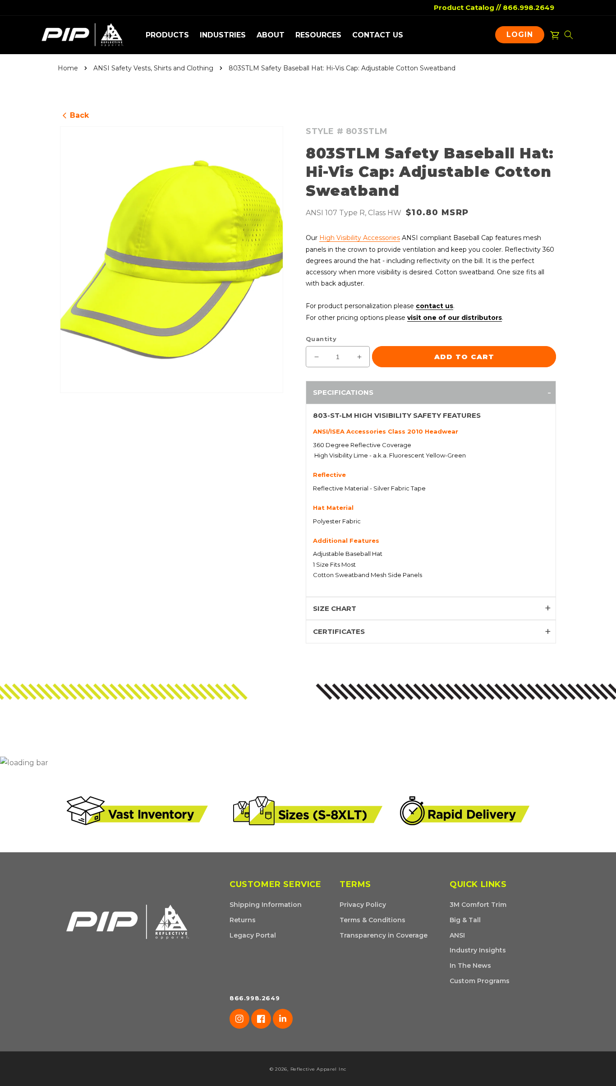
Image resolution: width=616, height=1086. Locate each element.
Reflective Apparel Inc (318, 1069)
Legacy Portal (253, 935)
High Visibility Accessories (359, 238)
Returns (243, 920)
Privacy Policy (363, 905)
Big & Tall (465, 920)
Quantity (321, 338)
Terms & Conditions (372, 920)
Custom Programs (480, 981)
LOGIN (522, 36)
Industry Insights (478, 950)
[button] (167, 35)
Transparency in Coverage (384, 935)
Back (76, 115)
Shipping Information (266, 905)
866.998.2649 (528, 7)
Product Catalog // (467, 7)
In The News (470, 965)
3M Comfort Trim (478, 905)
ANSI (457, 935)
